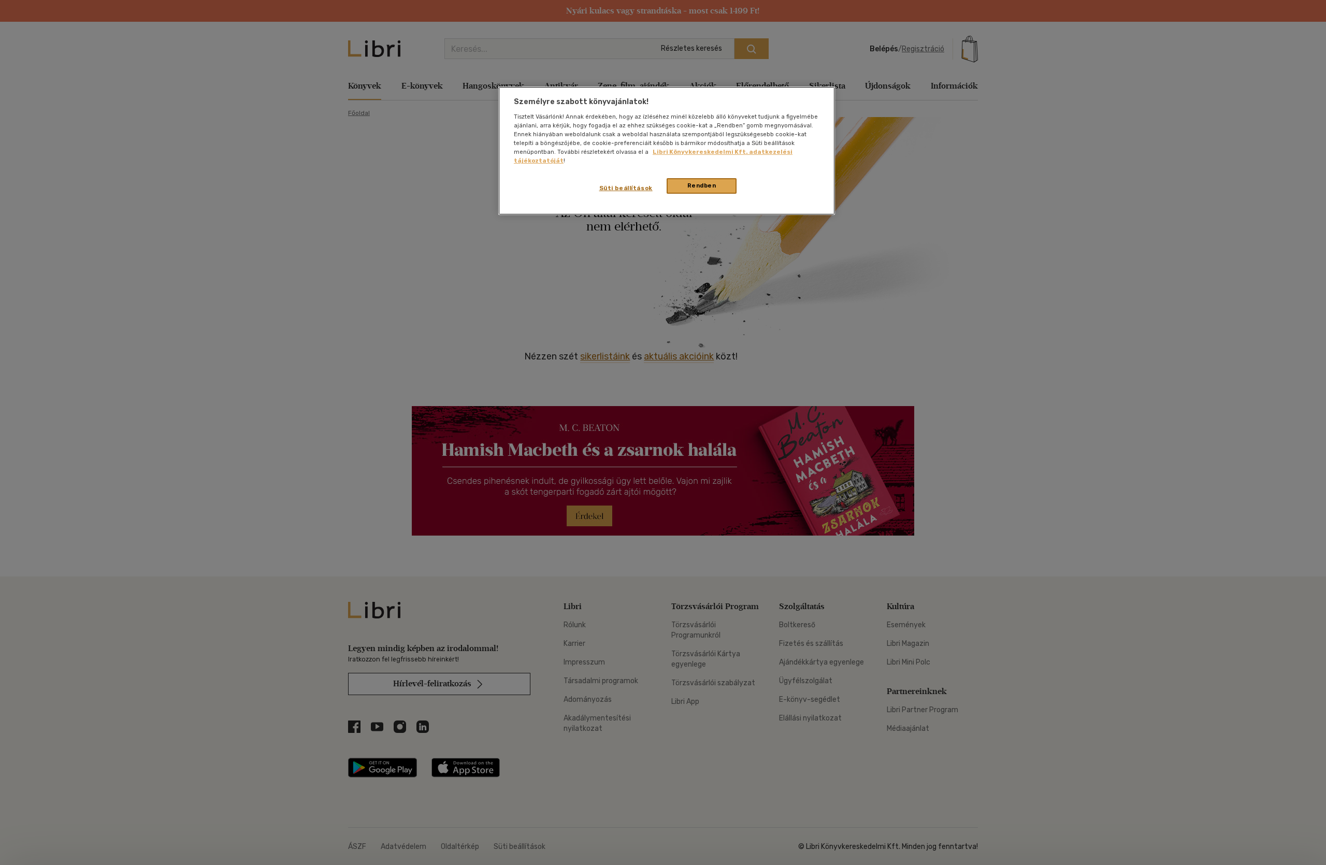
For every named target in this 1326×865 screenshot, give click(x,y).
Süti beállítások (626, 188)
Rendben (701, 185)
